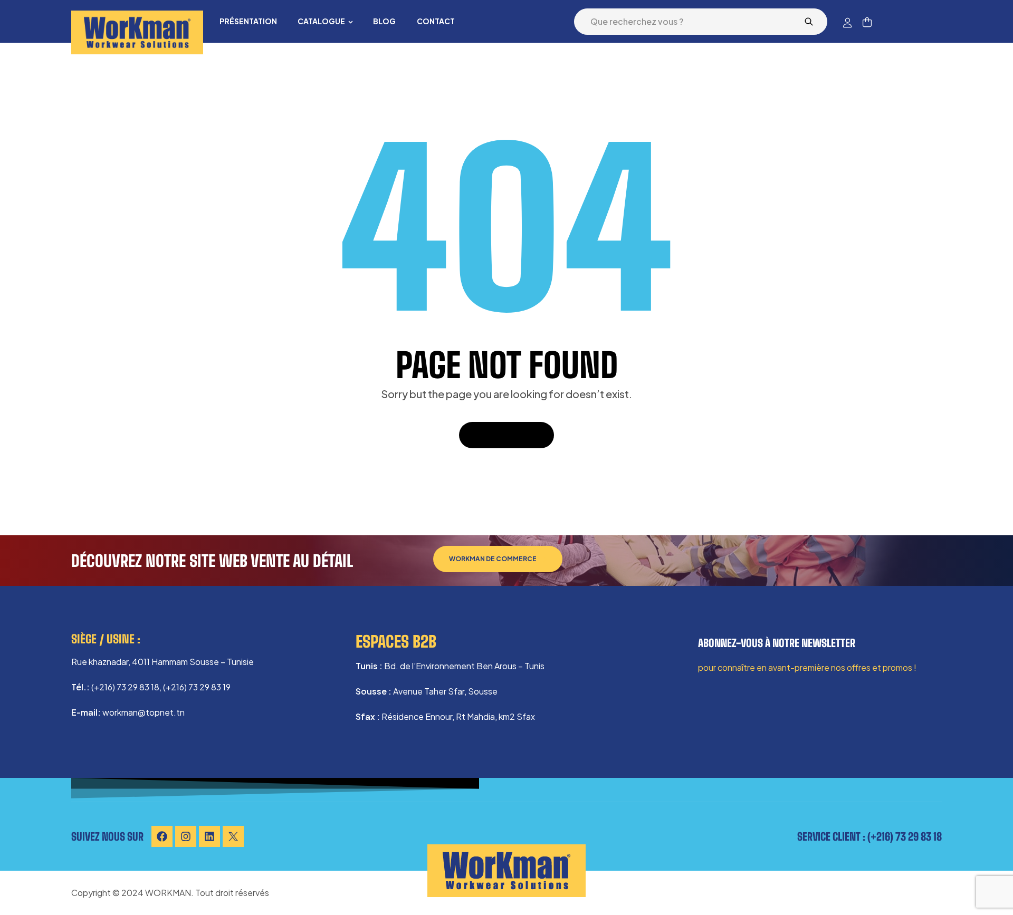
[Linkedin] (209, 836)
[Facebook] (162, 836)
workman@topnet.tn (143, 712)
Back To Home (501, 435)
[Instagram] (185, 836)
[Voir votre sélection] (867, 22)
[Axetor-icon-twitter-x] (233, 836)
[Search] (808, 21)
